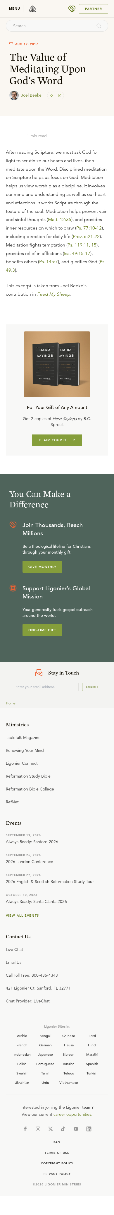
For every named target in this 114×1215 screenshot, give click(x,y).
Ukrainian (22, 1082)
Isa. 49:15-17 (77, 253)
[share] (59, 95)
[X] (50, 1129)
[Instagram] (38, 1129)
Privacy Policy (57, 1174)
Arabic (22, 1035)
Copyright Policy (57, 1163)
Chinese (68, 1035)
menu (14, 8)
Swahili (21, 1073)
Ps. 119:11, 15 (82, 245)
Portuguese (45, 1063)
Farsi (92, 1035)
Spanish (92, 1063)
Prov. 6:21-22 (86, 236)
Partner (93, 9)
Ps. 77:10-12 (89, 228)
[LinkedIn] (89, 1129)
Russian (69, 1063)
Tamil (45, 1073)
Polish (22, 1063)
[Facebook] (25, 1129)
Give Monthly (42, 567)
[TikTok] (63, 1129)
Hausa (69, 1045)
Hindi (92, 1045)
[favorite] (52, 95)
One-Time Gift (42, 630)
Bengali (45, 1035)
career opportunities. (72, 1114)
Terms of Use (57, 1153)
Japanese (45, 1054)
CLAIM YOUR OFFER (57, 440)
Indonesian (22, 1054)
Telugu (68, 1073)
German (45, 1045)
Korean (69, 1054)
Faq (57, 1142)
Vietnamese (68, 1082)
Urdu (45, 1082)
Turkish (92, 1073)
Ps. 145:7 (48, 262)
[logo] (33, 9)
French (21, 1045)
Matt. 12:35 (59, 220)
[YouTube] (76, 1129)
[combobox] (49, 25)
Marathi (92, 1054)
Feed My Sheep (53, 294)
